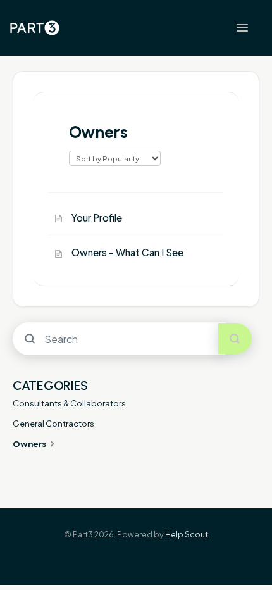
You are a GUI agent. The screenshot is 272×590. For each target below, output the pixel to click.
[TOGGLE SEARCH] (235, 338)
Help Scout (186, 534)
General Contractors (53, 423)
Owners (30, 443)
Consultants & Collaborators (69, 403)
